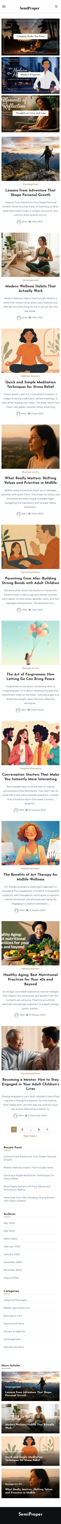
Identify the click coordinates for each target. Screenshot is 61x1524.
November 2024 (13, 1270)
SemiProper (30, 8)
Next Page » (30, 1135)
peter (24, 221)
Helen (24, 413)
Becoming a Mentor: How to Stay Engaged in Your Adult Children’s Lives (30, 1084)
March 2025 (10, 1238)
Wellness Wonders (30, 376)
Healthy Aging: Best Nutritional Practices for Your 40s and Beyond (30, 979)
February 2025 (12, 1246)
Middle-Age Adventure (17, 1308)
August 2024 (11, 1277)
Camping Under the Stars (31, 36)
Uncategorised (30, 184)
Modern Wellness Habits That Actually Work (28, 1167)
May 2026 (9, 1223)
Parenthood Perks (30, 572)
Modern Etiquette (31, 75)
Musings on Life (30, 472)
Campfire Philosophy (30, 769)
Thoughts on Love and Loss (30, 113)
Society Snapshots (14, 1331)
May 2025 (9, 1231)
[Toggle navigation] (3, 6)
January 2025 (12, 1254)
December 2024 (13, 1262)
